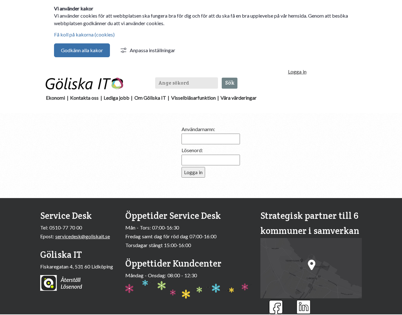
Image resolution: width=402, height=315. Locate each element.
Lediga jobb (116, 98)
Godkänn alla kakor (82, 50)
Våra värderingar (238, 98)
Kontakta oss (84, 98)
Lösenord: (192, 150)
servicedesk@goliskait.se (82, 236)
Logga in (297, 72)
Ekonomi (55, 98)
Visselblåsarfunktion (193, 98)
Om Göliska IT (150, 98)
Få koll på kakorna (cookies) (84, 34)
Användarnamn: (198, 129)
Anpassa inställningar (152, 50)
